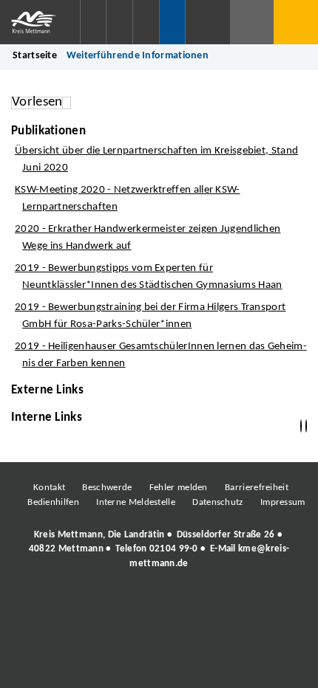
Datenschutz (217, 502)
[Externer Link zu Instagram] (91, 604)
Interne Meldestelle (135, 502)
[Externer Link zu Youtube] (191, 604)
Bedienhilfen (53, 502)
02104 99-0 (173, 549)
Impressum (282, 502)
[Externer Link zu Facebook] (57, 604)
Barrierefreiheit (256, 487)
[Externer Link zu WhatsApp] (224, 604)
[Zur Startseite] (40, 22)
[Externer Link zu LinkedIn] (157, 604)
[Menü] (296, 22)
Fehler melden (178, 487)
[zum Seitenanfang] (306, 426)
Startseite (35, 56)
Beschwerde (107, 487)
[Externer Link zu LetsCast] (257, 604)
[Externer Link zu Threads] (124, 604)
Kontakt (49, 487)
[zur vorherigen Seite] (301, 426)
